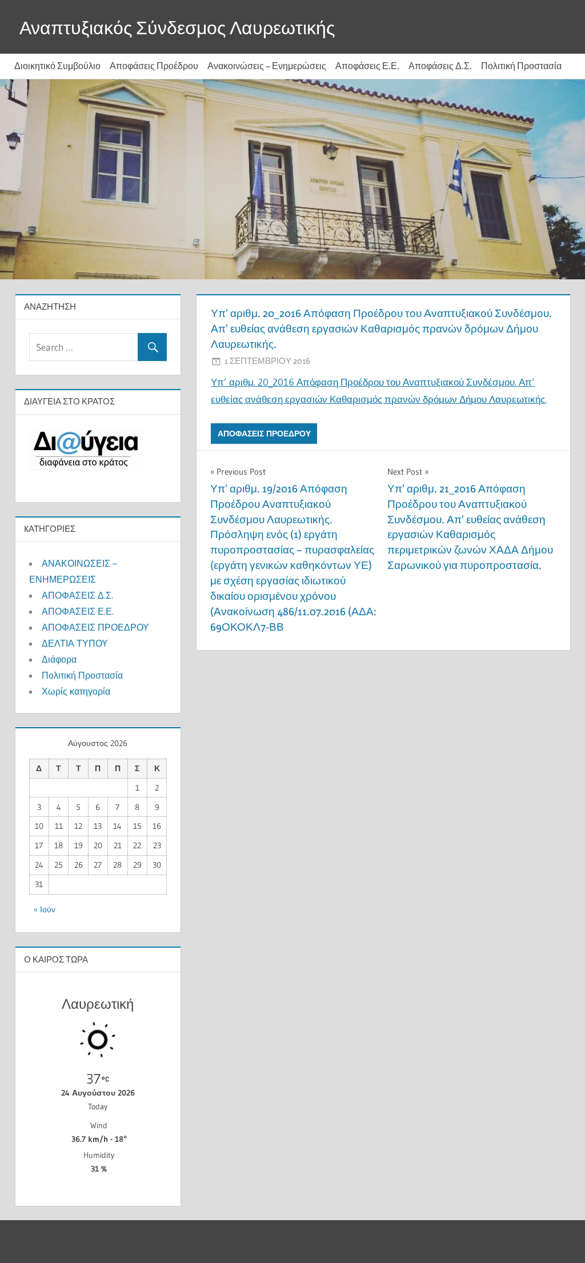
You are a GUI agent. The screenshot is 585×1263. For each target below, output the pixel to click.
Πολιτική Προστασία (521, 66)
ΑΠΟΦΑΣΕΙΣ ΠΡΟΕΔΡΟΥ (264, 433)
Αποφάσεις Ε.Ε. (367, 66)
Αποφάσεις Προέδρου (154, 66)
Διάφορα (59, 659)
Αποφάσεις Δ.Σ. (440, 66)
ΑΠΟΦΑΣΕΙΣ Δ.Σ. (77, 595)
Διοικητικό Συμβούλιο (57, 66)
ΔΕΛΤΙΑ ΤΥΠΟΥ (75, 643)
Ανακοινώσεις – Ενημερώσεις (266, 66)
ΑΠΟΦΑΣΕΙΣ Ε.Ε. (78, 611)
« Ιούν (44, 909)
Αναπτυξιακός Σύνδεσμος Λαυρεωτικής (177, 28)
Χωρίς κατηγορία (76, 691)
